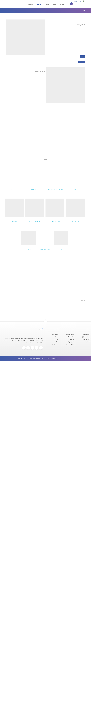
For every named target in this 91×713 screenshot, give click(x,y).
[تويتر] (36, 348)
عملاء (56, 342)
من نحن (56, 337)
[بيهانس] (32, 348)
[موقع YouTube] (24, 348)
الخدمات (56, 339)
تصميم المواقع (70, 334)
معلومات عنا (55, 334)
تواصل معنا (55, 344)
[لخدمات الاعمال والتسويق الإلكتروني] (78, 3)
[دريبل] (28, 348)
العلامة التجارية (70, 344)
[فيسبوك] (41, 348)
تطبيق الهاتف (70, 342)
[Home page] (88, 10)
